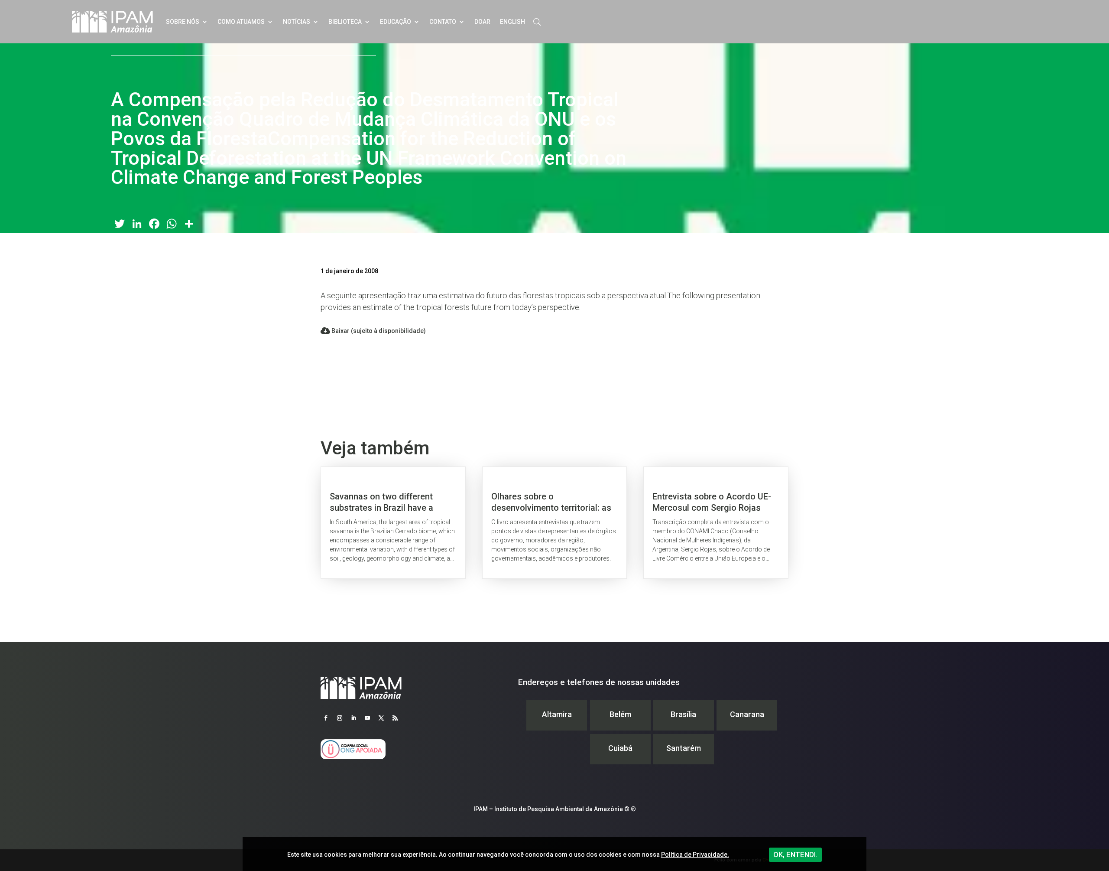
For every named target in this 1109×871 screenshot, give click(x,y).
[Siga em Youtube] (367, 718)
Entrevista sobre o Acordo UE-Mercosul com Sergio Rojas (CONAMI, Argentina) (716, 522)
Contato (442, 21)
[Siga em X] (381, 718)
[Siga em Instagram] (339, 718)
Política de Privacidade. (695, 854)
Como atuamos (241, 21)
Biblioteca (345, 21)
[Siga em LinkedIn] (353, 718)
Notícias (296, 21)
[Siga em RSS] (395, 718)
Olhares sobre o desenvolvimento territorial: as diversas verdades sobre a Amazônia (555, 522)
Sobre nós (182, 21)
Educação (395, 21)
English (512, 21)
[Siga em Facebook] (326, 718)
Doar (482, 21)
